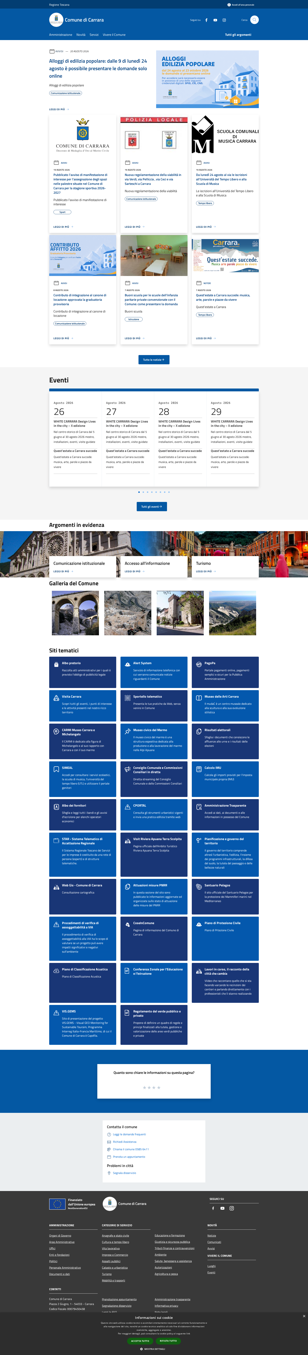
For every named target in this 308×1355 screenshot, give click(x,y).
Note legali (161, 1312)
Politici (53, 1261)
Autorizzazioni (163, 1267)
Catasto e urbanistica (115, 1267)
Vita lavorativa (111, 1248)
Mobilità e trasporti (113, 1280)
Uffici (52, 1248)
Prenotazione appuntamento (119, 1299)
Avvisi (59, 51)
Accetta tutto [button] (140, 1341)
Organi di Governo (60, 1235)
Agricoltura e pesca (166, 1274)
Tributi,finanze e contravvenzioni (174, 1248)
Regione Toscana (59, 4)
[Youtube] (213, 19)
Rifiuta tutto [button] (168, 1340)
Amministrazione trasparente (172, 1299)
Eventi (211, 1272)
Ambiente (160, 1254)
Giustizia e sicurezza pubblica (172, 1242)
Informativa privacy (166, 1306)
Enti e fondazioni (59, 1255)
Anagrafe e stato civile (115, 1235)
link (188, 1333)
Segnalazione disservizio (116, 1306)
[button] (154, 1349)
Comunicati (214, 1242)
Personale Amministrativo (65, 1267)
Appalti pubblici (111, 1261)
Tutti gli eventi (150, 506)
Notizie (207, 283)
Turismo (107, 1274)
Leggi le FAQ (109, 1312)
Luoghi (211, 1266)
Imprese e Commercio (115, 1255)
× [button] (304, 1316)
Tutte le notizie (152, 360)
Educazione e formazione (170, 1235)
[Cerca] (254, 19)
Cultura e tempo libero (115, 1242)
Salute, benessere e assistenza (173, 1261)
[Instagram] (222, 19)
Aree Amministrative (62, 1242)
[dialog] (154, 1333)
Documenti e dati (59, 1274)
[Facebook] (205, 19)
